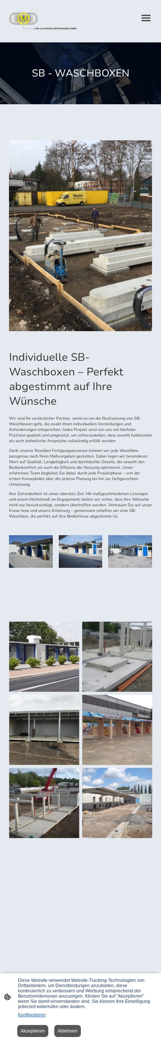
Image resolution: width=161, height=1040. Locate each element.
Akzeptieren (33, 1031)
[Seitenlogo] (43, 21)
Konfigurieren (32, 1014)
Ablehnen (68, 1031)
